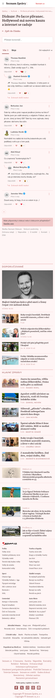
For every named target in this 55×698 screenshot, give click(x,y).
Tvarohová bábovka (36, 586)
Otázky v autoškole (36, 615)
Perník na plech (35, 593)
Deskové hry (34, 650)
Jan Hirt (32, 558)
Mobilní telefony (29, 647)
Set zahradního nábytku (30, 638)
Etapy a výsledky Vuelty (38, 555)
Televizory (44, 650)
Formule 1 (5, 590)
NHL (4, 593)
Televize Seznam (10, 672)
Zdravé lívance (34, 583)
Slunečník (6, 638)
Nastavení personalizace (27, 678)
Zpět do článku (12, 31)
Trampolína (43, 634)
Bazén (20, 634)
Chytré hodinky (20, 654)
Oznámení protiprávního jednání (17, 669)
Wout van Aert (34, 565)
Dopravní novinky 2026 (38, 608)
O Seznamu (18, 661)
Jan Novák (32, 417)
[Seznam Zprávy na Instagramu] (27, 687)
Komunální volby (8, 568)
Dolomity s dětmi (8, 618)
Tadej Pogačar (34, 561)
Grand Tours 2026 (35, 568)
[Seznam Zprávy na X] (22, 687)
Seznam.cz (40, 4)
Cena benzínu (21, 629)
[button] (27, 284)
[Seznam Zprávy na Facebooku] (16, 687)
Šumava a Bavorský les (10, 608)
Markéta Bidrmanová (38, 459)
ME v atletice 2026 (9, 586)
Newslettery (18, 675)
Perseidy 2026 (9, 629)
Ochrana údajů (36, 664)
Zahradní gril (46, 638)
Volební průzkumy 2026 (11, 555)
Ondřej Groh (33, 447)
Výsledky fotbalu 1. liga (10, 580)
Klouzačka (16, 638)
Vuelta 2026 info (35, 552)
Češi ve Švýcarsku (8, 611)
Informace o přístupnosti (27, 666)
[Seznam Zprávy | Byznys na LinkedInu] (39, 687)
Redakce (15, 664)
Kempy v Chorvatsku (10, 602)
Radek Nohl (32, 388)
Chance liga (6, 577)
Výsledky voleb (7, 558)
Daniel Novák (33, 402)
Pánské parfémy (33, 654)
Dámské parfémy (11, 650)
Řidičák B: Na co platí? (37, 611)
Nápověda (37, 661)
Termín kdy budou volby (11, 561)
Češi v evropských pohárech (38, 629)
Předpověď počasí (39, 625)
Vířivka (26, 641)
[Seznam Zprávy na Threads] (33, 687)
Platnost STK (34, 618)
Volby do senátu (8, 565)
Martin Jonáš (33, 432)
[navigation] (3, 4)
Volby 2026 (6, 552)
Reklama (24, 664)
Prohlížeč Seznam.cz (42, 669)
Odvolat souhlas (33, 675)
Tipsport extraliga (9, 583)
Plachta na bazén (31, 634)
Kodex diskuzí (44, 672)
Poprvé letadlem (8, 605)
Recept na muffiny (36, 580)
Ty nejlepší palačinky (37, 577)
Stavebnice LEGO (43, 647)
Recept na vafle (35, 590)
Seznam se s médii (28, 672)
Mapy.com (27, 625)
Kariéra (28, 661)
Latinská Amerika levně (11, 615)
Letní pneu (24, 650)
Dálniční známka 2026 (37, 605)
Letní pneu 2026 (35, 602)
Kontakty (47, 661)
